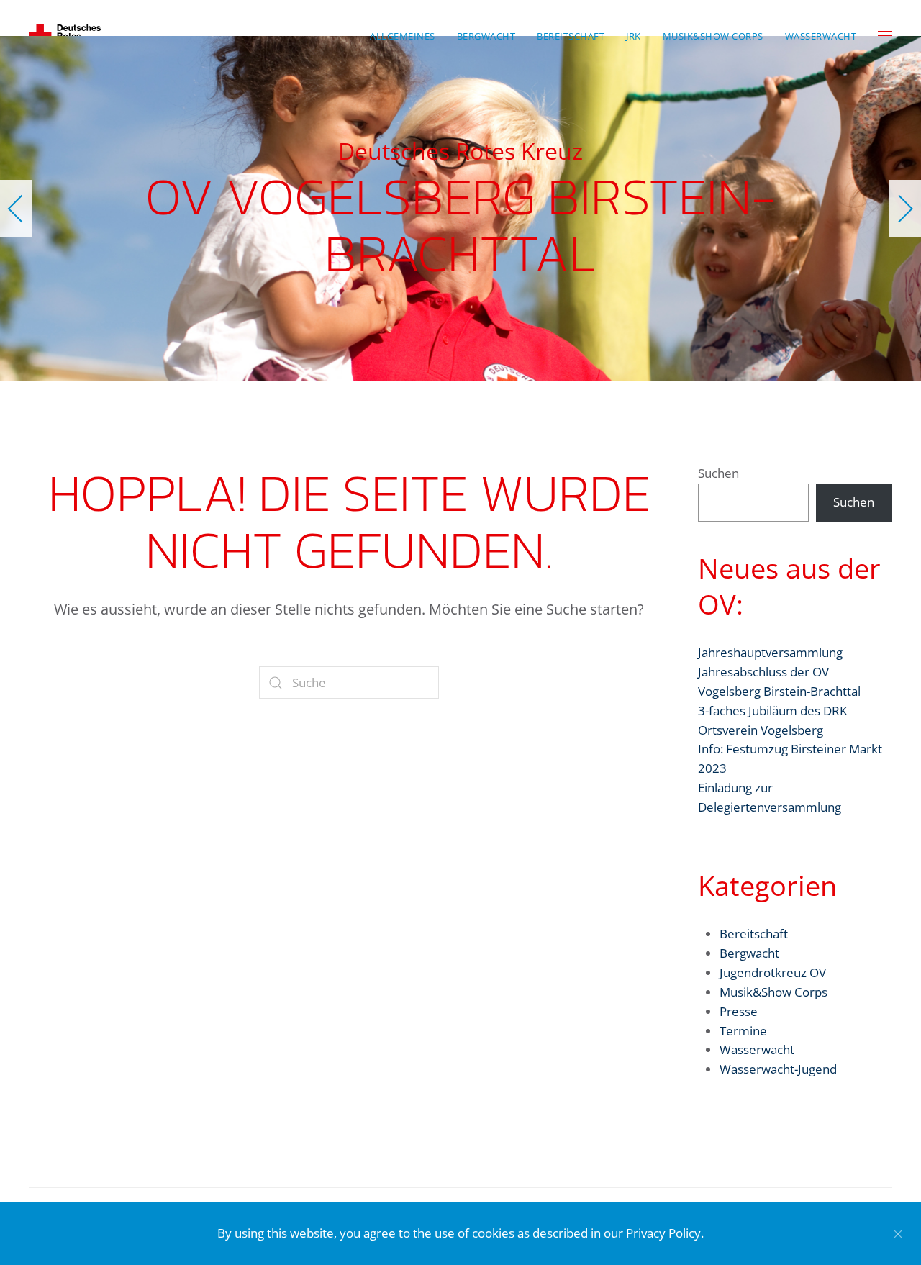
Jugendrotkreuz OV (773, 972)
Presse (739, 1011)
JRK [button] (633, 36)
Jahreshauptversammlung (770, 652)
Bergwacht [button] (486, 36)
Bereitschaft (754, 933)
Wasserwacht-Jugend (778, 1069)
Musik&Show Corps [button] (713, 36)
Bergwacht (749, 953)
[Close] (898, 1234)
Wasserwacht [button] (821, 36)
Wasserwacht (757, 1049)
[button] (16, 208)
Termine (743, 1031)
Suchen (718, 473)
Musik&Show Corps (773, 992)
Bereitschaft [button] (570, 36)
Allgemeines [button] (402, 36)
